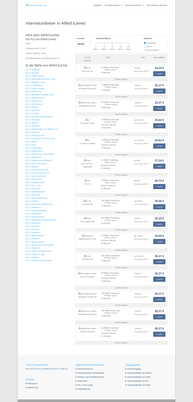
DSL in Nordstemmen (35, 216)
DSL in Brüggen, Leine (35, 82)
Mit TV (149, 46)
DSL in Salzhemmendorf (36, 210)
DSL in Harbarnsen (34, 101)
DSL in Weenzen (33, 132)
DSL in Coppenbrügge (35, 254)
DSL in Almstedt (33, 119)
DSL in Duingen (32, 113)
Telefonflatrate (83, 389)
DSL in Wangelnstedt (35, 182)
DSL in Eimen (31, 141)
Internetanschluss (133, 5)
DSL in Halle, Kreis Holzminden (39, 204)
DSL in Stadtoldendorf (35, 191)
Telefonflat (151, 43)
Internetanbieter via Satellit (139, 373)
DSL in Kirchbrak (33, 195)
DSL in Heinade (32, 226)
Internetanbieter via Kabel (138, 385)
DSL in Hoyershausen (35, 76)
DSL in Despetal (32, 126)
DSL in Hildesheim (34, 213)
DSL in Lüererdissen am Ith (37, 173)
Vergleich (97, 5)
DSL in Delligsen (33, 69)
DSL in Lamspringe (34, 148)
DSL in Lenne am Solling (36, 163)
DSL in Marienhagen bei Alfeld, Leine (42, 129)
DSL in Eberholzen (34, 91)
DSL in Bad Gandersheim (37, 198)
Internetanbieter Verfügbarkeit (90, 373)
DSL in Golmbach (33, 232)
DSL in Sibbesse (33, 110)
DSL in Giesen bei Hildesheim (38, 251)
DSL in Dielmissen (33, 179)
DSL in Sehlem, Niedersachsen (39, 116)
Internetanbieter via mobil (138, 377)
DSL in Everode (32, 73)
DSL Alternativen (112, 5)
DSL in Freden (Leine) (35, 88)
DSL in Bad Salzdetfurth (36, 176)
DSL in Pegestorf (33, 248)
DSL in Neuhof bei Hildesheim (39, 160)
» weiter (159, 73)
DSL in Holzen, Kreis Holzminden (40, 154)
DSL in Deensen (32, 229)
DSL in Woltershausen (35, 98)
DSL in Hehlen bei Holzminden (39, 260)
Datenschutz (32, 387)
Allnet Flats (82, 381)
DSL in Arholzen (33, 238)
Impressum (32, 383)
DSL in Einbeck (32, 201)
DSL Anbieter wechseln (157, 5)
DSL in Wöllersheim (34, 151)
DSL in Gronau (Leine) (35, 135)
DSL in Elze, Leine (33, 185)
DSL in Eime (31, 144)
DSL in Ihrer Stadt (85, 385)
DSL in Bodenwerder (35, 235)
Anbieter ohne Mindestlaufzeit (90, 377)
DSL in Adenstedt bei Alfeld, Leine (40, 79)
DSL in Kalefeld (32, 257)
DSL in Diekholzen (33, 157)
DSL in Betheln (32, 166)
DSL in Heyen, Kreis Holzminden (40, 245)
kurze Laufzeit (153, 50)
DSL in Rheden (32, 107)
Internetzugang (134, 369)
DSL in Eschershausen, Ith (37, 169)
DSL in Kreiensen (33, 188)
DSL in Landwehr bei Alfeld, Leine (40, 138)
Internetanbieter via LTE (137, 381)
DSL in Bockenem (33, 223)
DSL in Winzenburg (34, 104)
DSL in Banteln (32, 123)
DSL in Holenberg (33, 207)
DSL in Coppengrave (34, 85)
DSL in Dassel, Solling (35, 242)
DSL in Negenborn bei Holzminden (41, 220)
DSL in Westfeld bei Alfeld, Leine (40, 94)
